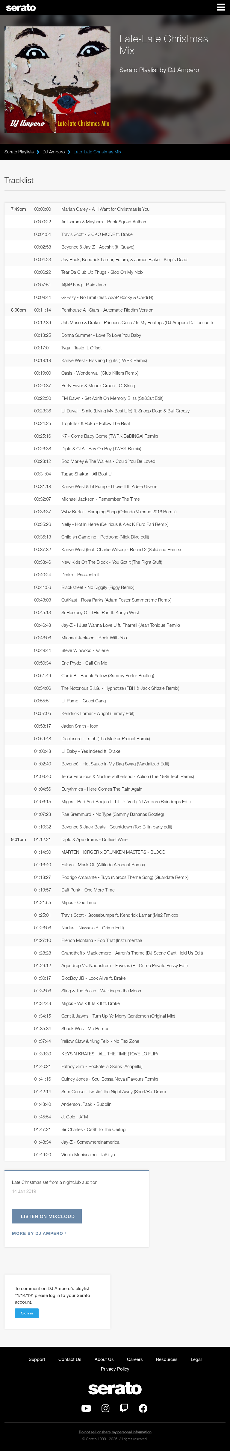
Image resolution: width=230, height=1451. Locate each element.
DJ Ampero (54, 151)
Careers (135, 1359)
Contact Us (69, 1359)
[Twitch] (123, 1410)
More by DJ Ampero (37, 1233)
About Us (104, 1359)
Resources (167, 1359)
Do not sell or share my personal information (115, 1432)
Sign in (27, 1313)
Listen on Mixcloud (48, 1216)
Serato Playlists (19, 151)
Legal (196, 1359)
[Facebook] (143, 1410)
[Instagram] (105, 1410)
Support (37, 1359)
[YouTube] (86, 1410)
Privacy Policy (115, 1368)
